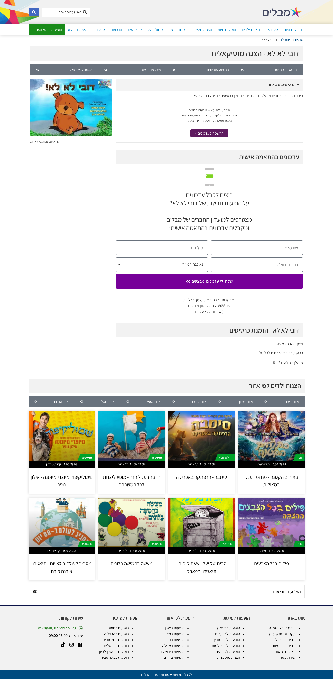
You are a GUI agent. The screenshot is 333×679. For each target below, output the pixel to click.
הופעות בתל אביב (116, 639)
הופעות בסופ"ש (228, 628)
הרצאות (116, 29)
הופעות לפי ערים (227, 634)
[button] (209, 85)
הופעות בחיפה (118, 628)
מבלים (299, 39)
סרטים (100, 29)
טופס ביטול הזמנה (282, 628)
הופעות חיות (227, 29)
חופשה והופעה (78, 29)
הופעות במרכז (174, 639)
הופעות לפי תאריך (226, 639)
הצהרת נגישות (285, 651)
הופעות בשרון (175, 634)
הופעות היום (293, 29)
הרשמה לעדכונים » (209, 133)
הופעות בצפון (175, 628)
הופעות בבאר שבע (115, 657)
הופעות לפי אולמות (226, 645)
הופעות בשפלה (173, 645)
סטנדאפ (271, 29)
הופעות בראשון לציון (114, 651)
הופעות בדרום (174, 657)
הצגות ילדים (251, 29)
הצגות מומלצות (228, 657)
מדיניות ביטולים (284, 639)
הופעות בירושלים (172, 651)
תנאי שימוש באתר (281, 84)
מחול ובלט (155, 29)
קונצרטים (135, 29)
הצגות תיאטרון (201, 29)
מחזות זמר (177, 29)
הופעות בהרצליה (116, 634)
